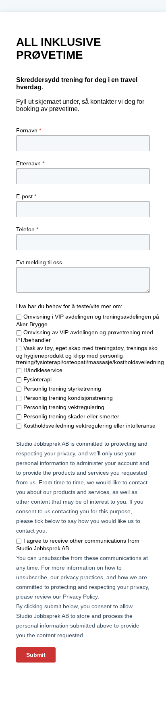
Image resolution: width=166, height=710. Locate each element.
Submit (36, 655)
